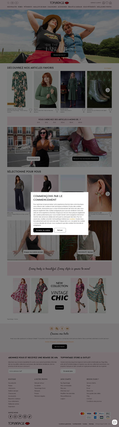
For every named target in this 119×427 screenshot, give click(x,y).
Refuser (60, 230)
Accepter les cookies (43, 230)
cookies (72, 219)
